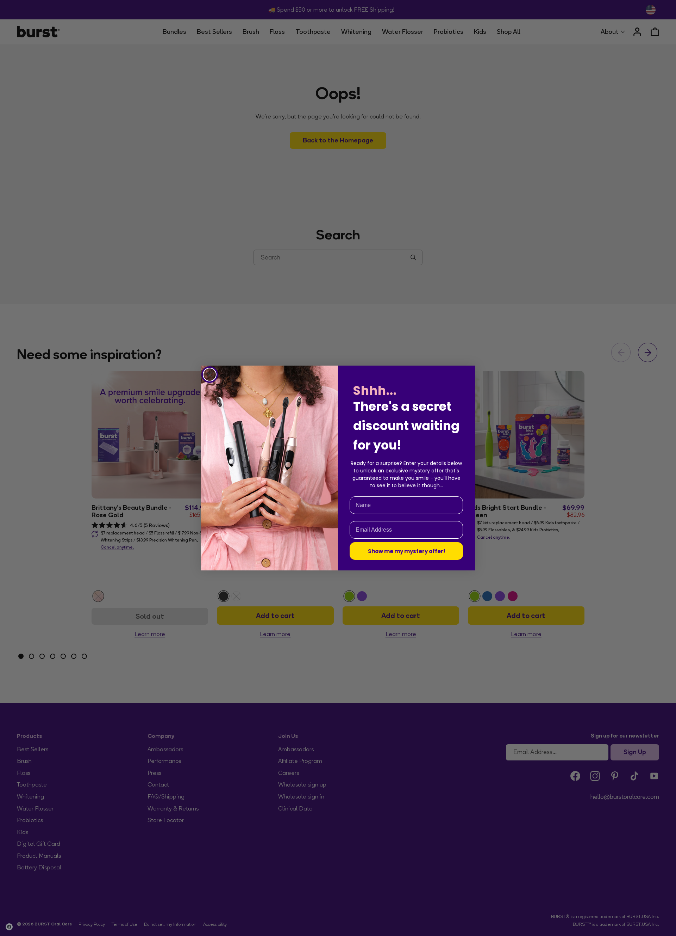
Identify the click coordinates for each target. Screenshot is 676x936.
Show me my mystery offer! (406, 551)
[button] (9, 926)
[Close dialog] (210, 374)
